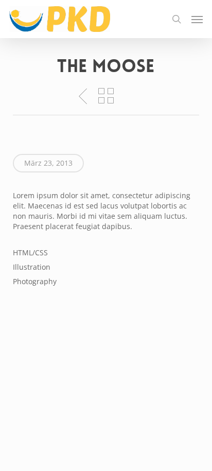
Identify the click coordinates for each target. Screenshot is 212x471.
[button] (197, 19)
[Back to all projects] (106, 95)
